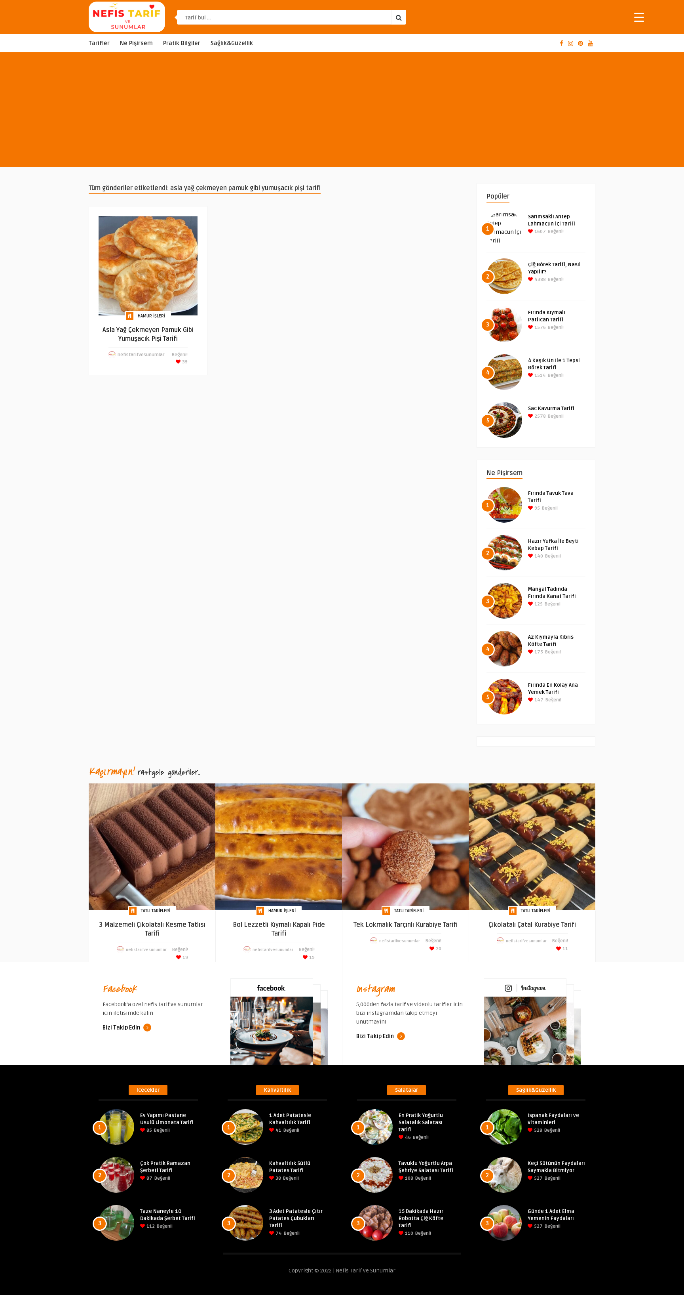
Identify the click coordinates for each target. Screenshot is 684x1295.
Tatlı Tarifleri (155, 910)
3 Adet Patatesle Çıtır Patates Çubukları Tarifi (296, 1218)
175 (538, 652)
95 (536, 508)
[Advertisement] (342, 111)
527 (538, 1178)
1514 (539, 375)
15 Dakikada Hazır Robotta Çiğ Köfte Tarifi (421, 1218)
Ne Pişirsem (136, 43)
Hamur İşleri (151, 316)
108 (408, 1178)
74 (278, 1233)
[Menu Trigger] (639, 17)
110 (408, 1233)
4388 (539, 280)
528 (537, 1130)
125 (538, 604)
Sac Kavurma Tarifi (551, 408)
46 (407, 1137)
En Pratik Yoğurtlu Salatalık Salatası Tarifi (421, 1122)
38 (277, 1178)
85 (148, 1130)
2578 (539, 416)
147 (538, 700)
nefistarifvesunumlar (141, 355)
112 (150, 1226)
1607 (539, 232)
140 (538, 556)
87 (148, 1178)
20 (438, 949)
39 (184, 362)
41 (277, 1130)
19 (184, 958)
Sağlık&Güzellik (232, 43)
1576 (539, 327)
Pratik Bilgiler (181, 43)
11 (564, 949)
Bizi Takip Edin (122, 1027)
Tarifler (99, 43)
